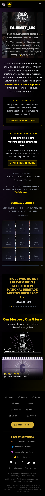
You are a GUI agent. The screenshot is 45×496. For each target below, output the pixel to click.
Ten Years (9, 177)
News (29, 177)
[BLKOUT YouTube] (28, 462)
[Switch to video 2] (22, 55)
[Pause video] (34, 54)
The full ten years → (22, 192)
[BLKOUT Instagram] (11, 462)
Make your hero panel (24, 163)
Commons (18, 180)
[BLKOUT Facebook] (22, 462)
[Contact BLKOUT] (34, 462)
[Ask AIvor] (9, 4)
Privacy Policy (30, 468)
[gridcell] (8, 227)
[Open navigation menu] (40, 4)
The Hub (27, 180)
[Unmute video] (39, 54)
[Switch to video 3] (24, 55)
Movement (20, 177)
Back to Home (24, 425)
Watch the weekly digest (23, 120)
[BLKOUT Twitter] (16, 462)
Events (37, 177)
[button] (22, 293)
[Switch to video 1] (20, 55)
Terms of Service (15, 468)
